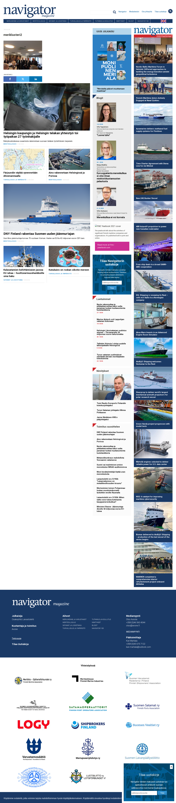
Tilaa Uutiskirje (20, 644)
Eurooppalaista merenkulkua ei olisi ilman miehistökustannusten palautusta (111, 177)
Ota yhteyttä (147, 12)
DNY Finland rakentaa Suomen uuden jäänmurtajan (110, 433)
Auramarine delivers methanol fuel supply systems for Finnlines (151, 130)
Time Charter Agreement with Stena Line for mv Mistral (152, 165)
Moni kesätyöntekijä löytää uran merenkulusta (111, 473)
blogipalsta (109, 133)
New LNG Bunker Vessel (146, 198)
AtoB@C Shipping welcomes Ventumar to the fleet (148, 363)
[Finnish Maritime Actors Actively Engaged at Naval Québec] (153, 86)
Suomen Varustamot (103, 171)
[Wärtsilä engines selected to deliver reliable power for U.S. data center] (153, 444)
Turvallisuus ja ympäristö (80, 21)
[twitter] (22, 79)
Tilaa (112, 288)
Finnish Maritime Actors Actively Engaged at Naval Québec (150, 99)
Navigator (123, 12)
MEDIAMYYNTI (133, 632)
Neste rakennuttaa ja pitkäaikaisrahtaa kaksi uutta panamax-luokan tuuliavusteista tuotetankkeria (111, 307)
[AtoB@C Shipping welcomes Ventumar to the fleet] (153, 348)
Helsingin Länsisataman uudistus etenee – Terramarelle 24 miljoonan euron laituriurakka (112, 332)
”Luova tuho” (103, 135)
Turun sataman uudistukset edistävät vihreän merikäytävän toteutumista (110, 357)
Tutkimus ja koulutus (104, 21)
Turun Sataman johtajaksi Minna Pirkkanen (111, 411)
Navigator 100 (143, 21)
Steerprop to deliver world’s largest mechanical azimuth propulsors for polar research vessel (152, 394)
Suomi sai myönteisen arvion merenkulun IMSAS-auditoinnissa (112, 466)
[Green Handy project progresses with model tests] (153, 410)
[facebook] (9, 79)
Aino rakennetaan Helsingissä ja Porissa (111, 440)
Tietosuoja (16, 638)
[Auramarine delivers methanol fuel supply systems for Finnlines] (153, 115)
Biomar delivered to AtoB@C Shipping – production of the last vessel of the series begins (153, 537)
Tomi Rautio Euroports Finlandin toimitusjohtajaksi (111, 404)
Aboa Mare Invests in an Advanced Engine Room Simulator (151, 333)
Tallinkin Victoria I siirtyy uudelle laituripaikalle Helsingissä (111, 345)
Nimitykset (120, 21)
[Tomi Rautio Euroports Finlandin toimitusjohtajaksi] (112, 387)
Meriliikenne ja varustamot (18, 21)
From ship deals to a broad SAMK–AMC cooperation (151, 265)
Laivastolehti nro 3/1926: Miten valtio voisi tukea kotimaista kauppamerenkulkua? (110, 499)
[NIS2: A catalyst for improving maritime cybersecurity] (153, 480)
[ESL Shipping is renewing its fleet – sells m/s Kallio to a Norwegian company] (153, 281)
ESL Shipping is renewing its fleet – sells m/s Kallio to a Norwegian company (152, 297)
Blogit (131, 21)
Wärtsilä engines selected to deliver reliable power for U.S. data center (152, 463)
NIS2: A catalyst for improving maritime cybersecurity (149, 498)
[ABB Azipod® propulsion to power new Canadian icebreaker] (153, 212)
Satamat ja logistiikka (57, 21)
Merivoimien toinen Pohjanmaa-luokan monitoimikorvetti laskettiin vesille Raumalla (111, 490)
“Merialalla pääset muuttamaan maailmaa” (111, 90)
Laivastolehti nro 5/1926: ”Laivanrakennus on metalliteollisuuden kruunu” (109, 481)
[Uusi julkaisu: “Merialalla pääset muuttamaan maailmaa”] (112, 60)
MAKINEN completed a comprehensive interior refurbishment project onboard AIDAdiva (150, 580)
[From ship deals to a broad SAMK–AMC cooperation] (153, 247)
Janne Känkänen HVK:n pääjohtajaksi (107, 418)
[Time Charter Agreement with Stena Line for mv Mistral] (153, 147)
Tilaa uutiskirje (160, 12)
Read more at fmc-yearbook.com (106, 246)
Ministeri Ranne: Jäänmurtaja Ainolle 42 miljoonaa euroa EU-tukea (110, 509)
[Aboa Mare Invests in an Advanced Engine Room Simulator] (153, 316)
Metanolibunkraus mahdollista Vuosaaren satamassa (110, 459)
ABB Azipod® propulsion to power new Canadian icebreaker (151, 227)
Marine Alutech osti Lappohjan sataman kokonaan (110, 320)
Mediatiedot (134, 12)
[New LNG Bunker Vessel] (153, 182)
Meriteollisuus (39, 21)
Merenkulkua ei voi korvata (111, 217)
